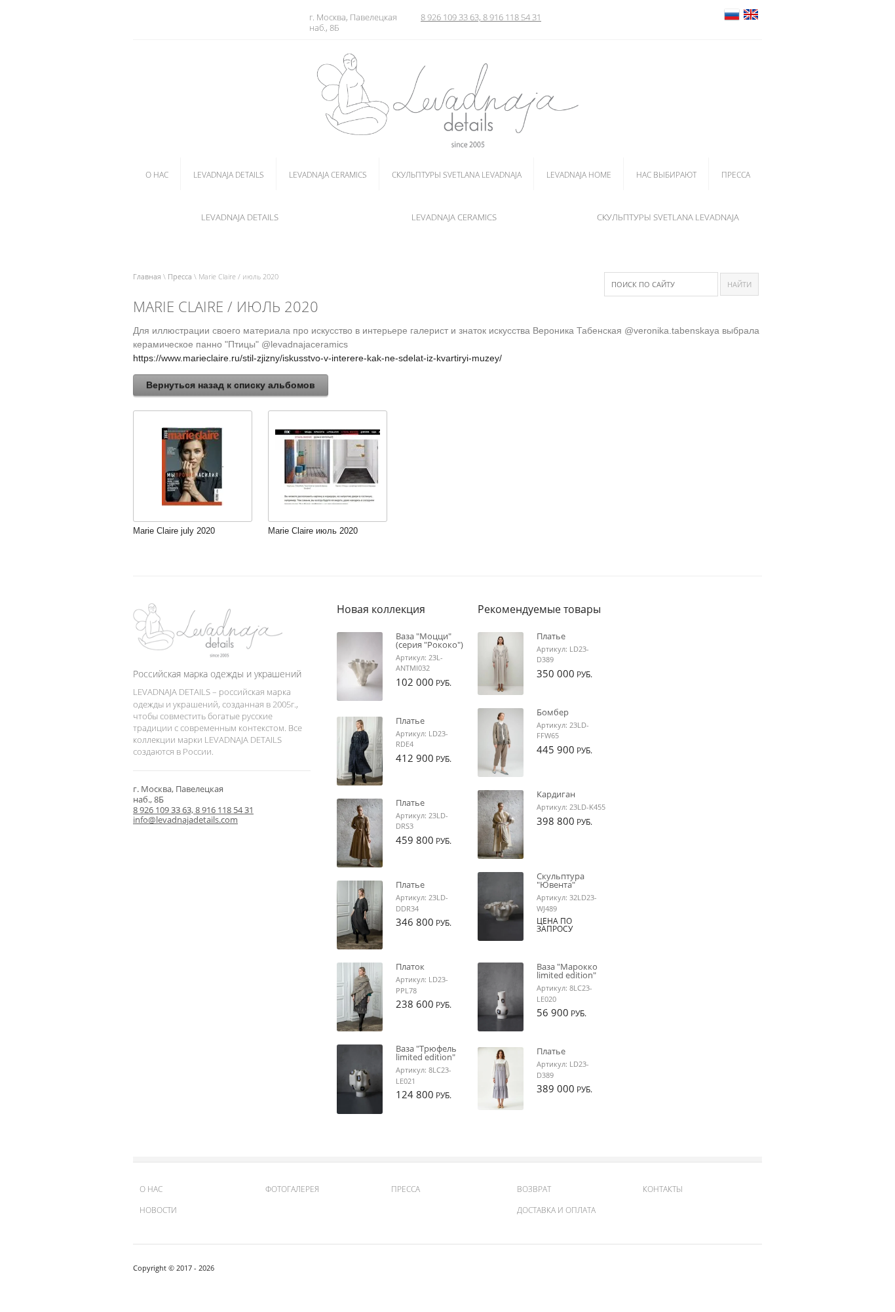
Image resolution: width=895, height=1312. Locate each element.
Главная (147, 276)
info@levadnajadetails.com (185, 819)
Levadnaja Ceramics (454, 217)
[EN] (751, 19)
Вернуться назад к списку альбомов (230, 385)
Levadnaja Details (239, 217)
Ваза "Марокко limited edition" (567, 971)
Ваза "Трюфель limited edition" (426, 1053)
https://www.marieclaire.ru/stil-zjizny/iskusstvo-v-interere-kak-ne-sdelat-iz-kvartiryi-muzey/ (317, 358)
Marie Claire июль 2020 (313, 531)
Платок (410, 966)
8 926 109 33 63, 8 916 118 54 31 (481, 17)
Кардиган (556, 794)
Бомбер (553, 712)
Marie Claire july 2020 (174, 531)
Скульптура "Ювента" (560, 880)
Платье (410, 720)
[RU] (732, 19)
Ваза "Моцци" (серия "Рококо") (429, 640)
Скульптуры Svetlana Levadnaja (668, 217)
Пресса (180, 276)
